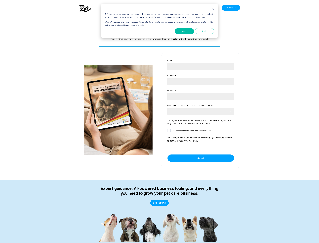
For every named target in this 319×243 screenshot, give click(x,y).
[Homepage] (85, 7)
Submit (201, 158)
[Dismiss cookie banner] (213, 9)
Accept (184, 31)
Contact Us (231, 7)
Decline (204, 31)
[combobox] (200, 111)
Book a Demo (159, 203)
